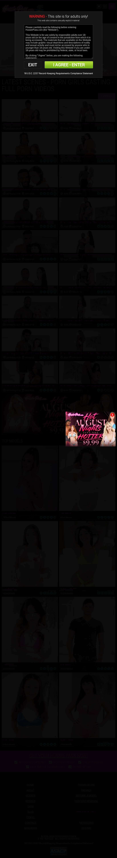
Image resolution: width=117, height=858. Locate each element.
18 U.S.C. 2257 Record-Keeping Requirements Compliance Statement (58, 73)
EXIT (32, 64)
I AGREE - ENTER (69, 64)
